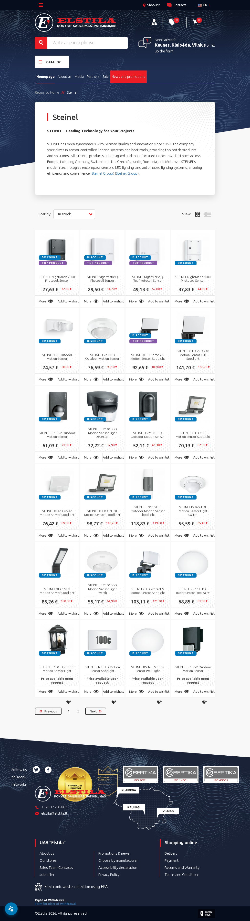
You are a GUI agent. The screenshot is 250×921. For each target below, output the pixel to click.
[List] (207, 214)
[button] (74, 214)
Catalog (54, 62)
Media (79, 77)
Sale (106, 77)
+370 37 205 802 (54, 807)
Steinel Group (102, 173)
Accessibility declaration (117, 867)
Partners (93, 77)
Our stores (48, 860)
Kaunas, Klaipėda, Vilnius (180, 44)
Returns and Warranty (182, 867)
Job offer (47, 874)
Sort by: (45, 214)
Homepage (45, 77)
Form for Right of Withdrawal (55, 903)
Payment (172, 860)
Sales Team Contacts (56, 867)
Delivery (171, 853)
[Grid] (197, 214)
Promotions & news (114, 853)
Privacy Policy (108, 874)
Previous (50, 711)
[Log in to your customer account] (154, 22)
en (205, 5)
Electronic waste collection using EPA (76, 886)
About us (65, 77)
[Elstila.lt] (75, 22)
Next (93, 711)
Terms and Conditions (182, 874)
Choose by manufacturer (118, 860)
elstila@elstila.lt (54, 813)
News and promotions (128, 77)
